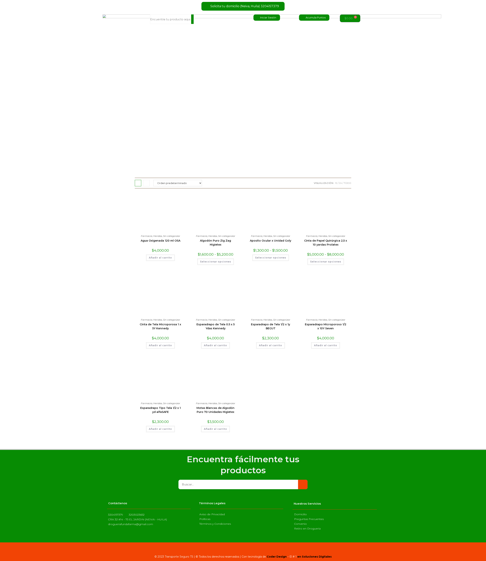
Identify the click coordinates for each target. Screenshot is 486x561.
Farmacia (146, 236)
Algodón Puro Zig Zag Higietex (215, 242)
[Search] (192, 19)
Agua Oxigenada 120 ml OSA (160, 240)
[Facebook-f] (232, 549)
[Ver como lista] (146, 183)
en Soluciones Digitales (314, 556)
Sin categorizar (171, 236)
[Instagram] (243, 549)
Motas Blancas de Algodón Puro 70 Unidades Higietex (215, 410)
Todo (347, 183)
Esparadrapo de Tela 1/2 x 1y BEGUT (270, 326)
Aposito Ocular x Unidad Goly (270, 240)
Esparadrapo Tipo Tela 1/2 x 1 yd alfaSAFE (160, 410)
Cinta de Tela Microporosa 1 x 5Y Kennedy (160, 326)
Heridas (157, 236)
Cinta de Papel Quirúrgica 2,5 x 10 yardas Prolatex (325, 242)
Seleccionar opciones (215, 261)
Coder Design (276, 556)
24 (340, 183)
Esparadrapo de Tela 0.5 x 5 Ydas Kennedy (215, 326)
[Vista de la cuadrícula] (138, 183)
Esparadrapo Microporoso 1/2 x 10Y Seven (325, 326)
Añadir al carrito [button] (160, 257)
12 (336, 183)
